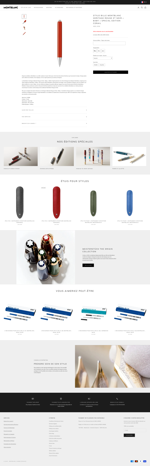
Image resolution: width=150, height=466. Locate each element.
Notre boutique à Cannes (10, 437)
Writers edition (52, 450)
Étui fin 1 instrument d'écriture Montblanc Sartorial (20, 221)
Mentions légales (53, 423)
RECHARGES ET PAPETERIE (74, 7)
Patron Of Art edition (54, 453)
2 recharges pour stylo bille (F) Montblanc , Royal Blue (19, 331)
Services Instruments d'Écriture (11, 424)
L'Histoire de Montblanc (54, 436)
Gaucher (102, 64)
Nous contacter (7, 447)
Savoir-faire (52, 443)
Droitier (96, 64)
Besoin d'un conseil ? (8, 421)
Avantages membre (53, 431)
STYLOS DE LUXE (26, 7)
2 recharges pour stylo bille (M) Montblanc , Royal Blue (56, 331)
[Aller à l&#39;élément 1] (24, 16)
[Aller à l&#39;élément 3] (24, 28)
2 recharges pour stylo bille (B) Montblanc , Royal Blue (130, 331)
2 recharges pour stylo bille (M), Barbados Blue (93, 331)
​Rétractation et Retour (9, 440)
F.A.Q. (50, 445)
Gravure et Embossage (9, 427)
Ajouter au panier (111, 72)
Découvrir (88, 265)
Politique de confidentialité (55, 426)
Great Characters (53, 455)
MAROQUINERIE (38, 7)
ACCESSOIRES (59, 7)
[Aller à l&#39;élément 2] (24, 22)
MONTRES (49, 7)
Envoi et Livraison (8, 431)
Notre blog (51, 433)
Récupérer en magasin (9, 434)
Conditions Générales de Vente (56, 421)
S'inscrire (129, 435)
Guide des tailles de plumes (55, 438)
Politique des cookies (54, 428)
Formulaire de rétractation (10, 444)
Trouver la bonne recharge (55, 448)
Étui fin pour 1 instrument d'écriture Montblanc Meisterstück (93, 221)
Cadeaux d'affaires (53, 441)
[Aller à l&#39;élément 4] (24, 33)
